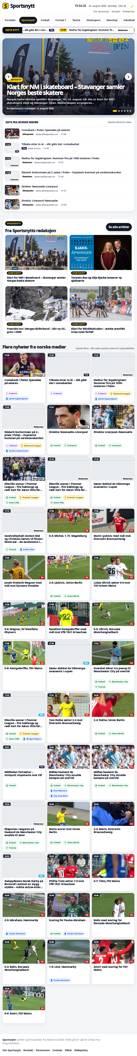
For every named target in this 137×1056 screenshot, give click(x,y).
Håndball (129, 20)
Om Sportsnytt (101, 11)
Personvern (43, 1050)
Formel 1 (60, 20)
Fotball (45, 20)
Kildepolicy (129, 11)
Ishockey (112, 20)
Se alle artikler (119, 227)
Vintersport (93, 20)
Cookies (57, 1050)
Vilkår (68, 1050)
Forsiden (10, 20)
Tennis (76, 20)
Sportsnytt (28, 20)
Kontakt (116, 11)
